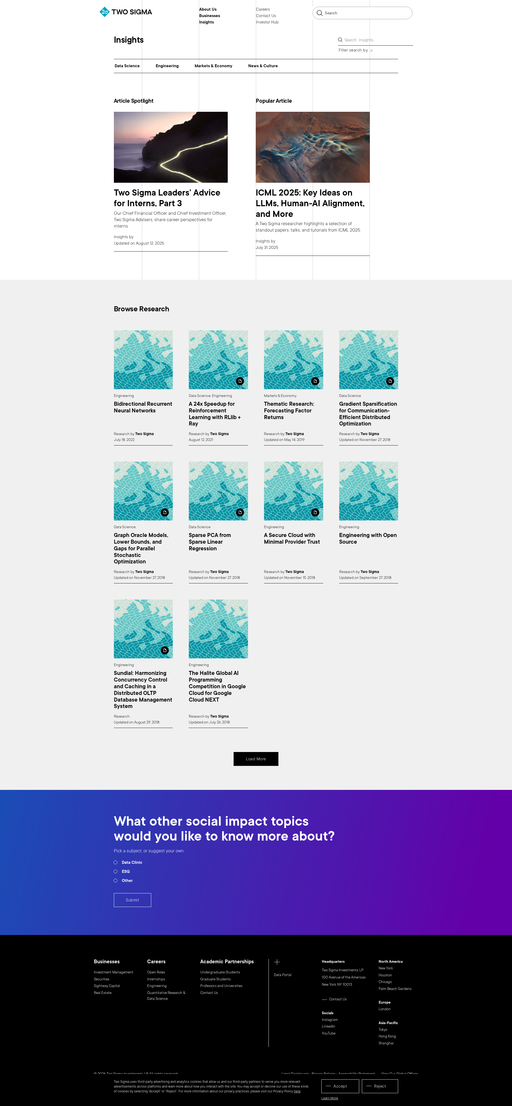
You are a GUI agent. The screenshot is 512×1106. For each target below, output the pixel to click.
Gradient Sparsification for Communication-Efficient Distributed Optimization (368, 414)
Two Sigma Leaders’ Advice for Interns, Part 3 (167, 198)
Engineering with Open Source (368, 539)
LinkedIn (328, 1026)
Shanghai (386, 1043)
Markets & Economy (213, 66)
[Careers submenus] (274, 9)
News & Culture (263, 66)
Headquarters (333, 962)
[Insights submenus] (218, 22)
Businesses (209, 16)
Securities (101, 979)
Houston (385, 975)
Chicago (385, 982)
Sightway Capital (107, 986)
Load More (256, 759)
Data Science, (200, 395)
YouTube (328, 1033)
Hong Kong (387, 1036)
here (297, 1091)
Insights (206, 22)
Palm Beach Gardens (395, 988)
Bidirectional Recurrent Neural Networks (143, 407)
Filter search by (353, 50)
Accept (340, 1086)
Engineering (167, 66)
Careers (263, 9)
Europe (385, 1003)
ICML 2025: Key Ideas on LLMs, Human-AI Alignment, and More (310, 203)
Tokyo (383, 1029)
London (385, 1009)
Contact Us (266, 16)
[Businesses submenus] (224, 15)
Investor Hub (267, 22)
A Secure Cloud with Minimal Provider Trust (292, 539)
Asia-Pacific (388, 1023)
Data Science (127, 66)
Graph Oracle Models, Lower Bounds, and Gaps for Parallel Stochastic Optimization (141, 548)
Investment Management (113, 972)
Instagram (330, 1019)
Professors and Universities (221, 986)
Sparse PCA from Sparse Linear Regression (210, 542)
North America (391, 962)
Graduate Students (215, 979)
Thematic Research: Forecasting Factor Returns (289, 411)
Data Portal (282, 975)
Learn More (329, 1098)
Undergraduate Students (220, 972)
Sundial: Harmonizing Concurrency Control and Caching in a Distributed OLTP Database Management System (143, 690)
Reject (380, 1086)
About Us (208, 9)
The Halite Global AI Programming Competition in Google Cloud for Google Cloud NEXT (217, 686)
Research (122, 433)
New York (386, 968)
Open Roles (156, 972)
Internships (156, 979)
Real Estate (102, 992)
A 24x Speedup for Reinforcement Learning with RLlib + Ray (215, 414)
